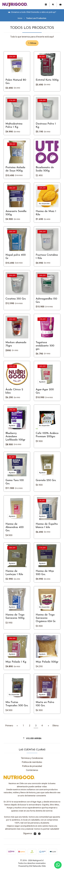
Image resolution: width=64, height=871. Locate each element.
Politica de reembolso (32, 762)
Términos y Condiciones (32, 758)
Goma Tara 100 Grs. (15, 482)
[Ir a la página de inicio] (15, 4)
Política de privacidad (32, 766)
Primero (9, 725)
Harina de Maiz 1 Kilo (46, 213)
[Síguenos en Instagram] (34, 833)
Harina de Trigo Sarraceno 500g (15, 616)
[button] (32, 43)
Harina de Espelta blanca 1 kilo (47, 526)
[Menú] (46, 5)
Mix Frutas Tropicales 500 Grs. (17, 704)
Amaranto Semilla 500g (16, 213)
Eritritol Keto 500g (47, 80)
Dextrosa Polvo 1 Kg (46, 125)
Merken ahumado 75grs (16, 344)
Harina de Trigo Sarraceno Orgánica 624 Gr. (46, 618)
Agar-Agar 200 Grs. (45, 391)
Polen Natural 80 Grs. (16, 82)
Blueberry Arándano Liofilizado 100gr (15, 436)
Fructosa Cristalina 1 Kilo (47, 257)
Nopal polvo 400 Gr (16, 257)
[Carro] (60, 5)
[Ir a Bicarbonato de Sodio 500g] (47, 152)
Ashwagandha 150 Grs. (46, 300)
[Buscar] (53, 5)
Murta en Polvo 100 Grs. (45, 704)
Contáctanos (32, 770)
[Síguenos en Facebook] (39, 833)
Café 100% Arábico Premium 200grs (47, 435)
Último (55, 725)
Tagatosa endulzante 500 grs (45, 345)
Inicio (20, 18)
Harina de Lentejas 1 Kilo (14, 573)
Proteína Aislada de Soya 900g (15, 169)
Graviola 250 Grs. (46, 480)
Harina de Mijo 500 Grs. (45, 573)
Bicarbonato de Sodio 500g (45, 169)
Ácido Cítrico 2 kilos (14, 391)
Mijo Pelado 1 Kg (16, 662)
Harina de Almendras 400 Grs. (15, 527)
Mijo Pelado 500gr (47, 662)
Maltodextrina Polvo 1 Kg (14, 125)
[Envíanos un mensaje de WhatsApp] (58, 865)
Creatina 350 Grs (16, 299)
